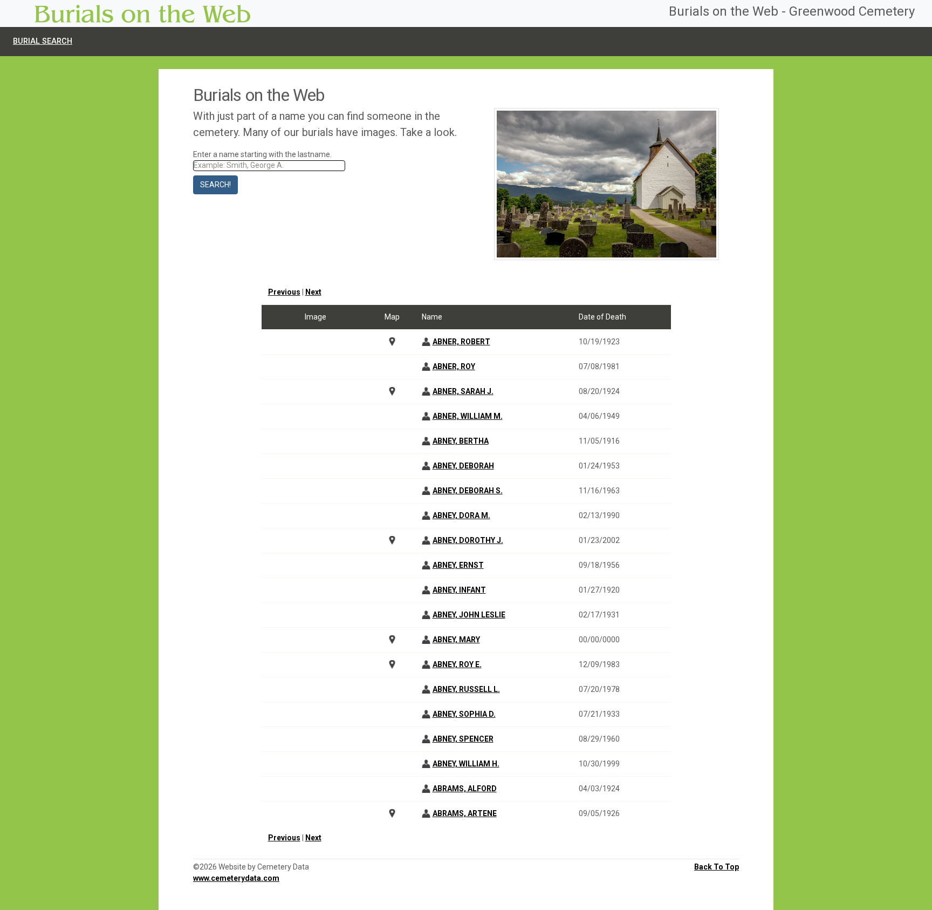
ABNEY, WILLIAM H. (466, 763)
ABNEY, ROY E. (457, 664)
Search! (215, 184)
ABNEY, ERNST (458, 565)
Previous (284, 292)
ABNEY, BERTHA (461, 441)
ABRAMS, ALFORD (465, 788)
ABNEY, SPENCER (463, 739)
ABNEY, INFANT (459, 590)
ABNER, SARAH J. (463, 391)
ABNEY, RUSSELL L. (466, 689)
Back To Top (716, 867)
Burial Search (42, 41)
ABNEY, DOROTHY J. (468, 540)
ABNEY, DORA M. (461, 515)
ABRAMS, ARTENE (465, 813)
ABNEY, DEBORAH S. (468, 490)
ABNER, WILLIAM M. (468, 416)
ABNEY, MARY (456, 639)
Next (313, 292)
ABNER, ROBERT (461, 341)
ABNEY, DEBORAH (463, 465)
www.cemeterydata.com (236, 878)
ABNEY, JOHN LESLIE (469, 614)
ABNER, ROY (454, 366)
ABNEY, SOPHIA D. (464, 714)
